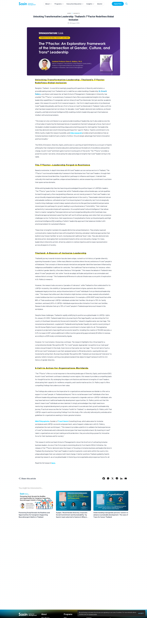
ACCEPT (141, 613)
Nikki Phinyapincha (42, 421)
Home (69, 13)
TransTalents (63, 421)
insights (76, 13)
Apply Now (118, 4)
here (53, 463)
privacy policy (93, 614)
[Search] (126, 4)
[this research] (76, 133)
